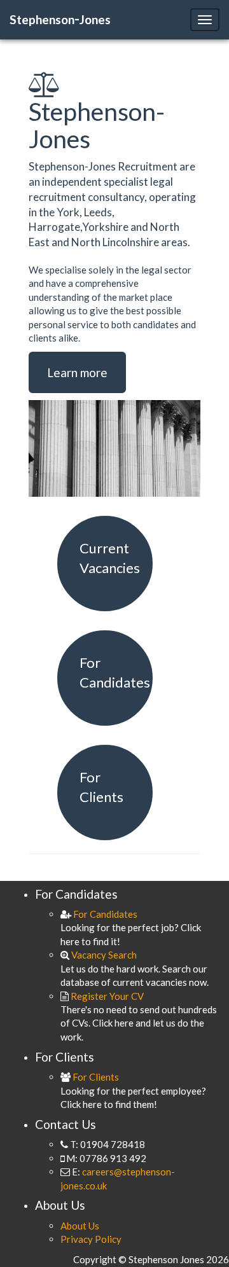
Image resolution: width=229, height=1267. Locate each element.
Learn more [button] (77, 372)
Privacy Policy (90, 1239)
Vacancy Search (103, 954)
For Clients (95, 1077)
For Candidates (104, 914)
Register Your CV (106, 996)
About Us (79, 1225)
